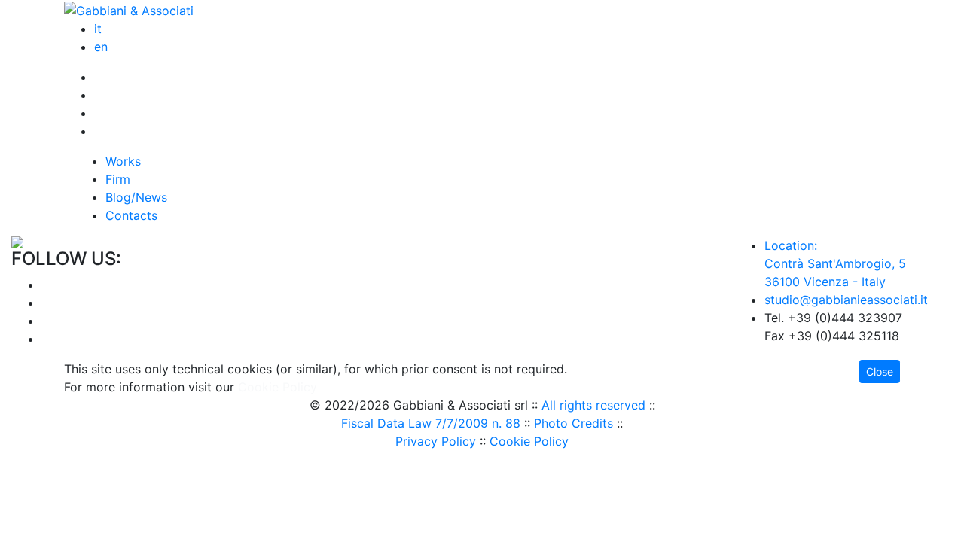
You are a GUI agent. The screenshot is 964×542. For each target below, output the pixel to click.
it (98, 28)
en (101, 46)
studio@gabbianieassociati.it (846, 299)
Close (879, 371)
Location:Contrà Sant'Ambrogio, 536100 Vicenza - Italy (835, 263)
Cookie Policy (529, 441)
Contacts (131, 215)
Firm (117, 179)
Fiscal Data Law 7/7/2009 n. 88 (430, 423)
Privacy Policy (435, 441)
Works (123, 161)
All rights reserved (593, 405)
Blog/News (136, 197)
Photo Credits (573, 423)
